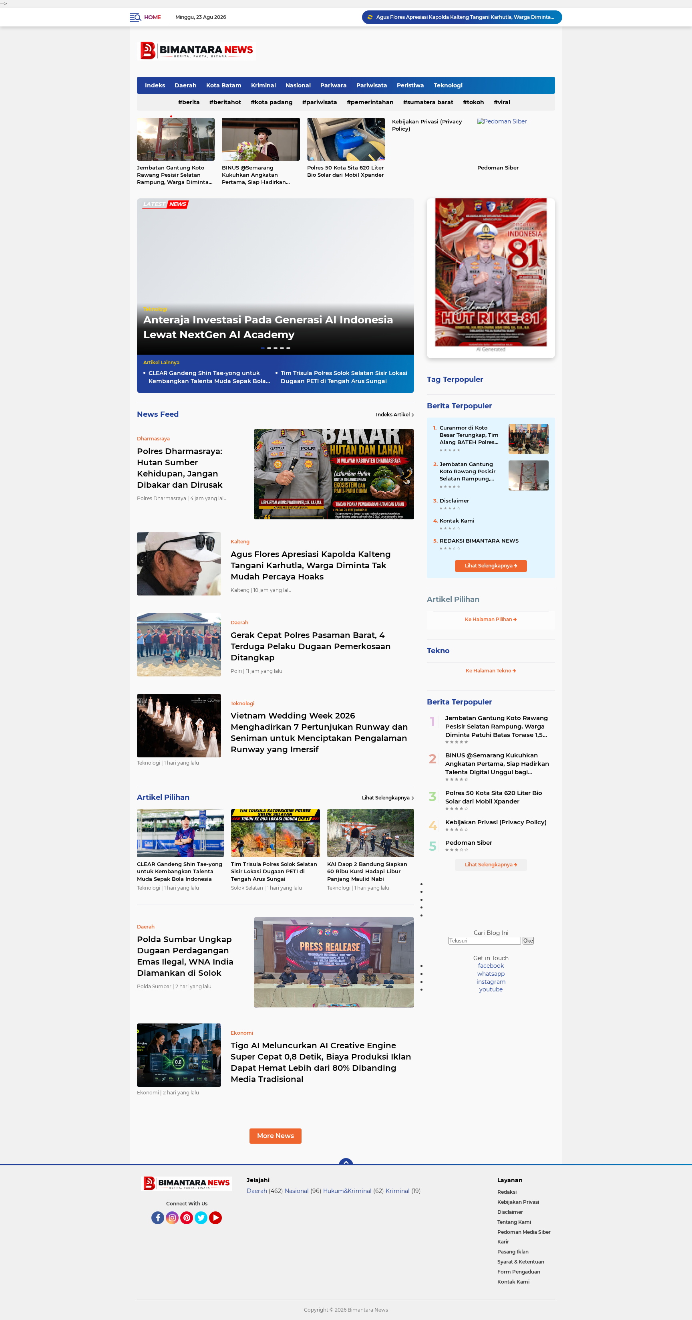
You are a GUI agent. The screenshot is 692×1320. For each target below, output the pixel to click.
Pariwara (333, 85)
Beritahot (227, 102)
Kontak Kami (457, 520)
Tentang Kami (514, 1222)
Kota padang (274, 102)
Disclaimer (454, 500)
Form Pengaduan (518, 1272)
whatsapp (491, 973)
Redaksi (507, 1192)
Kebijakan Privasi (518, 1202)
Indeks (155, 85)
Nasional (298, 85)
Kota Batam (223, 85)
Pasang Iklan (513, 1252)
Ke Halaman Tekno (489, 671)
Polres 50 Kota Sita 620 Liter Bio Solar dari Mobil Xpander (345, 171)
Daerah (186, 85)
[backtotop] (346, 1165)
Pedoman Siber (498, 167)
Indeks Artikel (393, 415)
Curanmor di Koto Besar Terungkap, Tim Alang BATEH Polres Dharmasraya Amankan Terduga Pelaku (469, 435)
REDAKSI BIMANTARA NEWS (479, 540)
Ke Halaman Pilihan (489, 619)
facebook (491, 965)
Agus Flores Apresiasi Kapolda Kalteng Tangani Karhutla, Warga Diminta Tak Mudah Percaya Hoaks (311, 565)
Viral (504, 102)
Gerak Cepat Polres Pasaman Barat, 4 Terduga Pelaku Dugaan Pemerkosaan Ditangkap (465, 17)
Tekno (438, 650)
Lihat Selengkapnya (386, 798)
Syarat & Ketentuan (520, 1262)
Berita (191, 102)
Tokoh (475, 102)
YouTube (221, 1227)
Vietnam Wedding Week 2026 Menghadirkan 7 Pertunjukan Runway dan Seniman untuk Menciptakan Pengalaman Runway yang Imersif (319, 732)
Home (152, 17)
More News (275, 1136)
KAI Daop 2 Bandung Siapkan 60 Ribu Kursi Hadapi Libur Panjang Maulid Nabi (367, 871)
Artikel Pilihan (453, 599)
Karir (503, 1242)
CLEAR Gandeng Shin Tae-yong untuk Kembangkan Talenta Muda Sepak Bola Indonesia (207, 377)
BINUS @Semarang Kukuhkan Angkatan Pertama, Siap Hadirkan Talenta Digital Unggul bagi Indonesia (260, 175)
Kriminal (263, 85)
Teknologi (448, 85)
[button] (263, 348)
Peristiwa (410, 85)
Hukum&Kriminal (347, 1191)
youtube (491, 989)
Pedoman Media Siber (524, 1232)
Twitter (205, 1227)
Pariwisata (371, 85)
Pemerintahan (372, 102)
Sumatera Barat (430, 102)
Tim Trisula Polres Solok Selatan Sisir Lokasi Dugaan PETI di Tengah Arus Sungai (344, 377)
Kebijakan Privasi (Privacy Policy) (427, 125)
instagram (491, 981)
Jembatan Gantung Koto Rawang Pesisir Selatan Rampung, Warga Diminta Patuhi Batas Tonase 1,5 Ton (174, 175)
